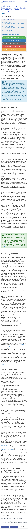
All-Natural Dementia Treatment (10, 43)
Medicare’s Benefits (9, 25)
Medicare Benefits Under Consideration (11, 34)
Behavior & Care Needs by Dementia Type (14, 23)
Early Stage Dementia (7, 22)
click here (3, 364)
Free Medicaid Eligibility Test (9, 49)
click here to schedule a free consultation (13, 448)
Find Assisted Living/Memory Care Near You (13, 37)
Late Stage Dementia (7, 30)
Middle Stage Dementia (7, 26)
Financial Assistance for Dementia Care (12, 40)
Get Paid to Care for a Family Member (11, 46)
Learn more (7, 247)
